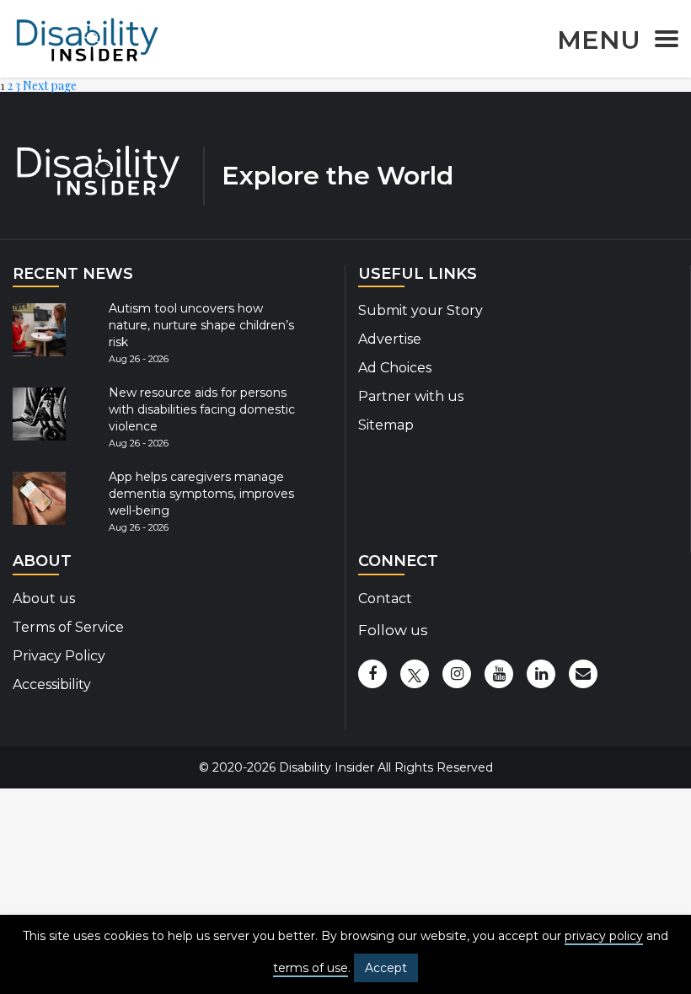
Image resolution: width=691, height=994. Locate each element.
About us (44, 599)
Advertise (389, 339)
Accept (386, 967)
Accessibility (52, 684)
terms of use (310, 967)
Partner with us (410, 396)
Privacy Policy (59, 656)
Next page (50, 85)
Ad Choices (394, 368)
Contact (385, 599)
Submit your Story (420, 310)
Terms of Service (68, 627)
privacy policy (604, 935)
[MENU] (661, 41)
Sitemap (386, 425)
